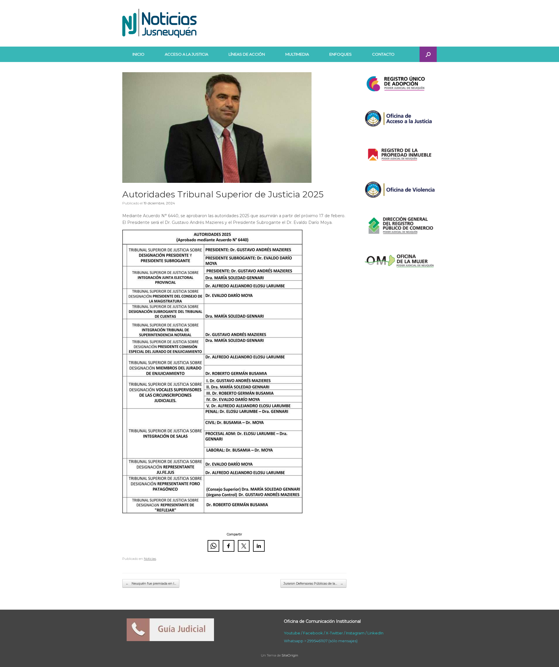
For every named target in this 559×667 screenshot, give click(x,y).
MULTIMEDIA (297, 54)
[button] (428, 54)
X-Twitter (334, 633)
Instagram (355, 633)
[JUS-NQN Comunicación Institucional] (159, 23)
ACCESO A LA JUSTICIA (186, 54)
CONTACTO (383, 54)
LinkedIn (375, 633)
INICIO (138, 54)
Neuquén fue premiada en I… (150, 583)
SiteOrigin (290, 655)
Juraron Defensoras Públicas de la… (313, 583)
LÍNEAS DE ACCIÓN (247, 54)
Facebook (313, 633)
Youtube (292, 633)
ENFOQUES (340, 54)
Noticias (150, 559)
